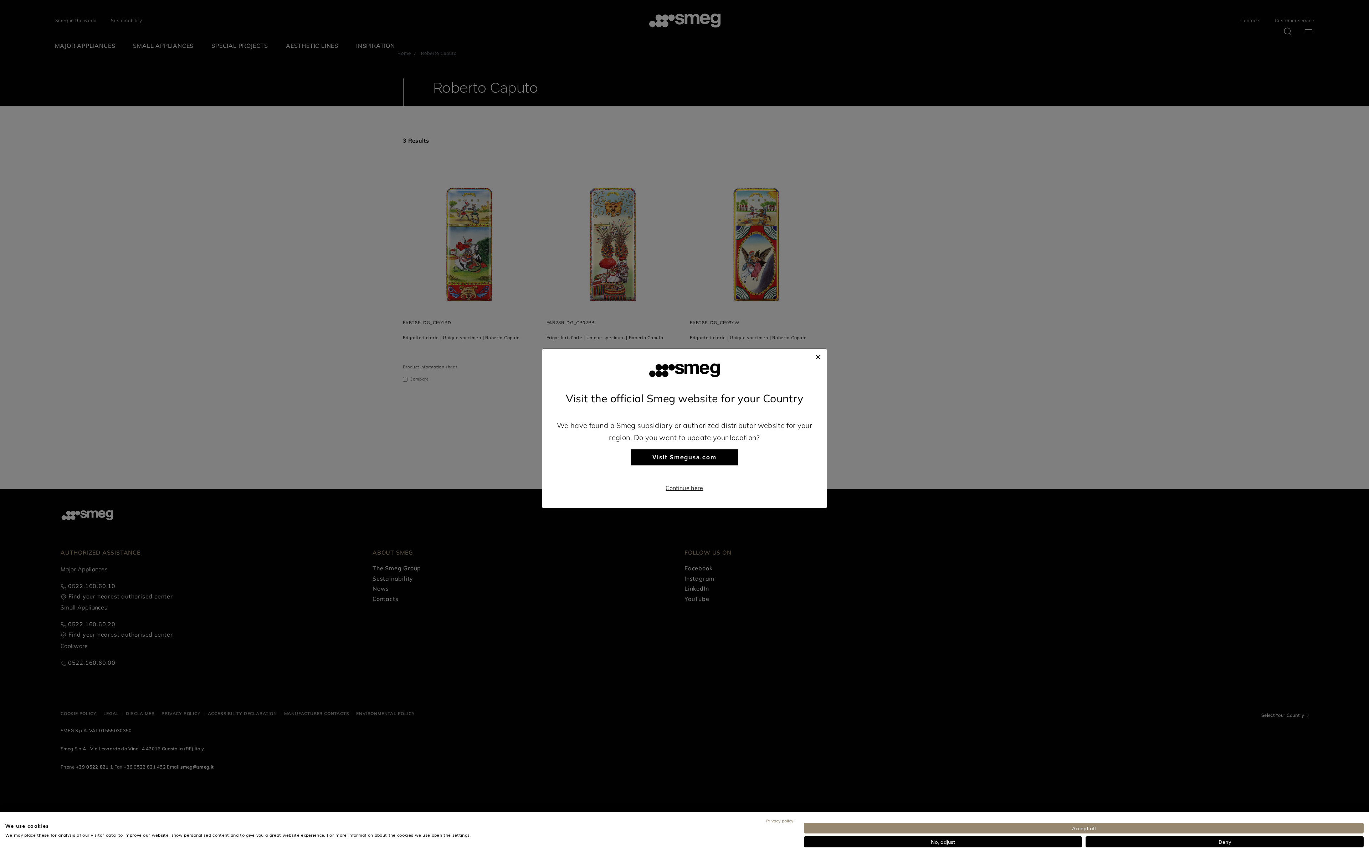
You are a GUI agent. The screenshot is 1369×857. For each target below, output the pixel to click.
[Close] (818, 356)
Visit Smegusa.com (684, 457)
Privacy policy (779, 820)
